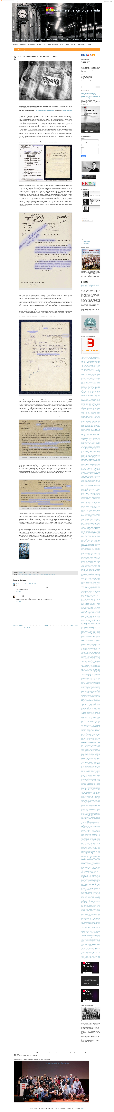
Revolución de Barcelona (86, 892)
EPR (91, 562)
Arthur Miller (98, 431)
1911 (85, 359)
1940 (94, 364)
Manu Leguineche (92, 761)
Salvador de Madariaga (95, 907)
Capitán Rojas (90, 476)
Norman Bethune (84, 831)
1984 (93, 370)
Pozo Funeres (86, 860)
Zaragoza (94, 957)
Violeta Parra (97, 952)
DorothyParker (90, 539)
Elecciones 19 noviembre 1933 (93, 548)
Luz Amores (90, 757)
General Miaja (93, 607)
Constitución (87, 520)
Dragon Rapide (87, 540)
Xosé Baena (97, 956)
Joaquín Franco (84, 661)
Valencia (93, 939)
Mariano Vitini (83, 796)
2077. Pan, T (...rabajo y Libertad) (93, 208)
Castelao (83, 497)
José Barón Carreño (90, 671)
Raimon (89, 873)
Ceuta (99, 503)
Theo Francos (92, 930)
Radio (93, 867)
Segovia (86, 914)
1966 (97, 367)
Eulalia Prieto (97, 566)
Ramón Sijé (95, 881)
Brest (95, 467)
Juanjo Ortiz (19, 583)
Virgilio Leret (83, 953)
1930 (85, 362)
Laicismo (98, 731)
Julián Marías (97, 725)
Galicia (87, 604)
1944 (85, 365)
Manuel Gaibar (97, 766)
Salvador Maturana (92, 909)
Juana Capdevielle (94, 720)
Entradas (85, 218)
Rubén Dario (86, 906)
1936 (82, 364)
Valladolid (98, 940)
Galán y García (96, 603)
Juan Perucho (93, 717)
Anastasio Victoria (84, 404)
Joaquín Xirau (93, 662)
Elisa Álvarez (91, 549)
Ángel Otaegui (84, 409)
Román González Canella (89, 901)
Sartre (87, 911)
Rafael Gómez (90, 871)
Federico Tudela (97, 571)
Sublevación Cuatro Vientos (86, 922)
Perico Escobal (84, 852)
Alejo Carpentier (97, 384)
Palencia (94, 839)
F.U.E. (87, 569)
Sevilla (89, 915)
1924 (91, 361)
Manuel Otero (94, 770)
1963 (89, 367)
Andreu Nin (95, 405)
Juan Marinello (84, 716)
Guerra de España (88, 622)
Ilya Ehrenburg (97, 640)
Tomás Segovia (94, 932)
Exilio (98, 567)
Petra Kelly (90, 852)
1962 (87, 367)
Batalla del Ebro (84, 450)
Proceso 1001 (89, 863)
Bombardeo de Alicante (95, 459)
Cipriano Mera (94, 507)
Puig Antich (91, 864)
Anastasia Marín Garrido (86, 403)
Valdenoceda (88, 939)
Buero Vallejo (90, 469)
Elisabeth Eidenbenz (85, 550)
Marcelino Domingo (96, 776)
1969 (85, 369)
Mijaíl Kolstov (94, 818)
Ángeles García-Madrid (85, 413)
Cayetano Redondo (85, 499)
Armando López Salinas (95, 430)
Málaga (98, 758)
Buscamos (88, 470)
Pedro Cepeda (94, 844)
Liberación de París (91, 742)
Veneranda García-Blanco (86, 943)
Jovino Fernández (90, 704)
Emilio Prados (91, 556)
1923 (89, 361)
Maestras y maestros (86, 758)
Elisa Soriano (97, 549)
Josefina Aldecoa (91, 699)
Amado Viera (97, 395)
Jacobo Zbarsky (84, 648)
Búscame (83, 470)
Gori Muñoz (90, 617)
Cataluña (92, 498)
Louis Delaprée (95, 747)
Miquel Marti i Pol (94, 819)
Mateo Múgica (86, 804)
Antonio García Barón (90, 421)
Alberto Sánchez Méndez (91, 382)
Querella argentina (90, 866)
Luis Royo (87, 755)
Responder (18, 591)
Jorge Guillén (89, 665)
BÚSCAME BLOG (82, 44)
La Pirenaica (87, 731)
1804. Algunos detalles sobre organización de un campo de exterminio (95, 193)
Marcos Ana (84, 778)
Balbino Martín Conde (88, 442)
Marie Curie (89, 796)
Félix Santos (92, 577)
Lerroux (82, 739)
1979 (89, 370)
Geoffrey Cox (90, 612)
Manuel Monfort (97, 768)
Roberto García (95, 898)
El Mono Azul (84, 546)
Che (99, 505)
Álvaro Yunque (97, 392)
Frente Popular (91, 598)
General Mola (90, 608)
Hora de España (90, 633)
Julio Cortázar (91, 727)
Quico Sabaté (97, 866)
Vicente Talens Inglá (89, 948)
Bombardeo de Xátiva (89, 465)
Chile (99, 506)
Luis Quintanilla (95, 754)
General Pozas (97, 608)
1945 (87, 365)
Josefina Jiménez (97, 700)
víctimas (95, 948)
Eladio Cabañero (91, 546)
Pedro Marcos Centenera (86, 847)
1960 (82, 367)
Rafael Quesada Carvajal (86, 872)
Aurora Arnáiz (91, 438)
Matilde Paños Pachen (86, 806)
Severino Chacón (96, 914)
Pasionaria (83, 842)
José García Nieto (92, 678)
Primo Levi (83, 863)
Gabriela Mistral (88, 603)
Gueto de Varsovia (91, 623)
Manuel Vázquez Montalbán (94, 774)
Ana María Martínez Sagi (93, 399)
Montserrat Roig (88, 822)
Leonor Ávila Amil (90, 735)
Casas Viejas (94, 494)
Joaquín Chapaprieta (96, 660)
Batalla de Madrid (89, 448)
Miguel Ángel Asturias (85, 814)
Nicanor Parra (86, 827)
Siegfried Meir (94, 915)
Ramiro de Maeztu (94, 873)
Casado (82, 494)
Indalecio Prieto (97, 641)
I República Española (90, 636)
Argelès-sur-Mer (89, 429)
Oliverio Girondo (86, 834)
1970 (87, 369)
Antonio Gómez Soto (88, 422)
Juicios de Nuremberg (88, 722)
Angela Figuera (91, 410)
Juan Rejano (83, 720)
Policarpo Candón (96, 858)
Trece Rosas (93, 935)
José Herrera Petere (91, 680)
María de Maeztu (95, 781)
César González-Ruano (95, 502)
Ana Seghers (92, 401)
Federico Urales (84, 573)
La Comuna (92, 730)
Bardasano (98, 443)
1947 (92, 365)
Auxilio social (88, 439)
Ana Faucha (86, 399)
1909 (99, 358)
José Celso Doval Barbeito (86, 674)
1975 (99, 369)
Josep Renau (90, 703)
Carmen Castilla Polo (93, 484)
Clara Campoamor (87, 509)
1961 (85, 367)
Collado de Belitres (85, 511)
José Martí (85, 691)
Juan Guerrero (92, 714)
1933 (93, 362)
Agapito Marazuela (84, 377)
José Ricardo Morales (96, 695)
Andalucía (91, 404)
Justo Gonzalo (87, 729)
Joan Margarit (92, 657)
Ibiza (82, 637)
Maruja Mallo (94, 800)
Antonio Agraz (97, 418)
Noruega (89, 831)
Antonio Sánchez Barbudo (95, 426)
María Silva (88, 792)
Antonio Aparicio (84, 420)
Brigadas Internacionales (94, 468)
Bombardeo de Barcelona (95, 460)
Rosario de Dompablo (88, 905)
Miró (99, 819)
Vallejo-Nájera (88, 941)
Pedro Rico (90, 848)
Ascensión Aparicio (84, 435)
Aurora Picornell (97, 438)
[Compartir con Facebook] (37, 572)
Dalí (82, 528)
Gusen (87, 624)
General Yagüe (84, 612)
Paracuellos (83, 840)
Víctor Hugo (86, 949)
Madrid (98, 757)
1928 (99, 361)
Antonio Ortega (90, 425)
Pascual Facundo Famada (95, 840)
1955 (91, 366)
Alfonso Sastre (88, 388)
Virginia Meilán (97, 953)
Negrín (87, 826)
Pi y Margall (88, 853)
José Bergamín (97, 671)
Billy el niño (97, 456)
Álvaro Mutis (92, 392)
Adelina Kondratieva (85, 375)
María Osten (94, 789)
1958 (97, 366)
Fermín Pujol (84, 578)
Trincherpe (98, 935)
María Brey (83, 781)
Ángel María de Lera (90, 408)
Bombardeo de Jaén (90, 463)
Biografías (83, 457)
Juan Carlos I (92, 707)
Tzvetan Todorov (84, 937)
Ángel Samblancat (96, 409)
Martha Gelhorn (94, 797)
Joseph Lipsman (97, 703)
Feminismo (97, 577)
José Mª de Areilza (85, 684)
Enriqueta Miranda (85, 561)
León (99, 734)
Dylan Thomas (84, 541)
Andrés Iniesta (90, 405)
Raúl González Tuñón (94, 884)
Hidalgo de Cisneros (85, 631)
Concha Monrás (84, 518)
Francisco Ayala (92, 588)
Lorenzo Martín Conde (91, 746)
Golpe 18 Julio (88, 616)
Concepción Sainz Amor (92, 515)
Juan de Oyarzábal (87, 709)
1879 (99, 357)
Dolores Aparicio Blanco (92, 535)
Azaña (89, 441)
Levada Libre (87, 739)
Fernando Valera (89, 582)
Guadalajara (93, 620)
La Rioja (90, 731)
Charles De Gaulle (94, 505)
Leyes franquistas (93, 740)
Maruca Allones (88, 800)
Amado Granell (91, 395)
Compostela (98, 514)
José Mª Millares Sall (94, 684)
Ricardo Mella (84, 896)
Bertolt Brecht (84, 456)
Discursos (83, 535)
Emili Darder (89, 552)
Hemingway (91, 627)
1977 (85, 370)
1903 (91, 358)
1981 (91, 370)
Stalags (96, 919)
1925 (93, 361)
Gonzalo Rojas (84, 617)
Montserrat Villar (94, 822)
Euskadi (95, 567)
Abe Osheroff (97, 373)
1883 (82, 358)
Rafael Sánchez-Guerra (95, 872)
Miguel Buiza (93, 814)
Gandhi (95, 604)
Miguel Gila (86, 815)
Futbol (86, 600)
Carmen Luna (93, 489)
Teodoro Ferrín (97, 926)
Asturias (90, 435)
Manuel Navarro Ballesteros (86, 770)
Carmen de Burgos (96, 485)
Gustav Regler (91, 624)
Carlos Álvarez (94, 477)
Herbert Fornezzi (84, 628)
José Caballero (91, 673)
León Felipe (84, 735)
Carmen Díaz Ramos (85, 486)
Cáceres (92, 470)
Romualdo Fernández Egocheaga (94, 902)
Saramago (83, 911)
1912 (87, 359)
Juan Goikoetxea (87, 713)
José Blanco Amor (84, 673)
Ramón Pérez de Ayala (89, 880)
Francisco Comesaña (90, 590)
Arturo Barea (84, 433)
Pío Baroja (94, 856)
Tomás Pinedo (87, 932)
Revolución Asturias (86, 891)
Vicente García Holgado (89, 945)
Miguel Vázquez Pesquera (86, 818)
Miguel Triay (98, 817)
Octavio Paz (94, 831)
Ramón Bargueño (92, 875)
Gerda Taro (90, 613)
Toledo (82, 932)
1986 (96, 370)
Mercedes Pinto (84, 813)
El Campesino (97, 545)
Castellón (86, 497)
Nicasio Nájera (92, 827)
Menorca (98, 810)
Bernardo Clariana (87, 455)
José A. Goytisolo (88, 667)
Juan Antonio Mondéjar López (89, 705)
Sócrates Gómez (86, 918)
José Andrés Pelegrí (91, 669)
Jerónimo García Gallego (95, 653)
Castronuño (87, 498)
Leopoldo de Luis (84, 738)
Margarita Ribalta (84, 779)
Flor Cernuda (91, 583)
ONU (90, 834)
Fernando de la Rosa (89, 579)
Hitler (94, 632)
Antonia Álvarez (90, 417)
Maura (99, 806)
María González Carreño (88, 784)
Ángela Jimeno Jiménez (89, 412)
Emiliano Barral (97, 553)
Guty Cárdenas (97, 624)
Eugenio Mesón (84, 566)
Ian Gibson (98, 636)
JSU (82, 705)
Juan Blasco (97, 705)
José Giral (86, 679)
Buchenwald (83, 469)
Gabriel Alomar (94, 600)
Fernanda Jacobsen (92, 578)
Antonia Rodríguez (90, 418)
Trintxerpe (89, 936)
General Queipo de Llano (95, 609)
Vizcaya (83, 954)
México (98, 813)
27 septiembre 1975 (90, 371)
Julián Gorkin (86, 725)
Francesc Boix (87, 586)
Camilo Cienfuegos (92, 472)
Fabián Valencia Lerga (93, 569)
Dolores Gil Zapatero (96, 536)
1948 (94, 365)
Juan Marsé (89, 716)
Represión (83, 888)
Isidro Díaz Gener (94, 645)
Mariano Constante (96, 794)
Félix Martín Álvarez (91, 575)
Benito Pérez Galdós (90, 454)
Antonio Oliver (84, 425)
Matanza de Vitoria (93, 802)
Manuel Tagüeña (92, 772)
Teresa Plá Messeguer (96, 928)
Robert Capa (94, 897)
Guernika (98, 620)
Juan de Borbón (93, 708)
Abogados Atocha (85, 374)
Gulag (82, 624)
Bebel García (90, 452)
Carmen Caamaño (84, 484)
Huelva (82, 635)
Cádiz (96, 470)
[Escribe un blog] (34, 572)
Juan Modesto (95, 716)
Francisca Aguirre (89, 587)
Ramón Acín (86, 875)
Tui (97, 936)
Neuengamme (95, 826)
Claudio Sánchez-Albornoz (94, 510)
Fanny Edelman (89, 570)
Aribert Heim (87, 430)
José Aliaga (83, 669)
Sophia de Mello (88, 919)
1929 (82, 362)
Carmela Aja (83, 482)
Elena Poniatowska (85, 549)
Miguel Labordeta (87, 817)
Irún (94, 643)
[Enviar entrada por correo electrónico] (31, 572)
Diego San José (84, 532)
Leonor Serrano (97, 735)
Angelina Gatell (93, 413)
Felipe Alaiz (95, 573)
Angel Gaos (91, 407)
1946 (90, 365)
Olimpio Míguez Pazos (93, 832)
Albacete (96, 379)
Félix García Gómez (89, 574)
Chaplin (88, 505)
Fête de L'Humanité (85, 583)
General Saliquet (90, 611)
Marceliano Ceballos (92, 775)
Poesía (89, 858)
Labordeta (94, 731)
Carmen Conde (90, 485)
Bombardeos (97, 465)
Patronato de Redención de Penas (93, 842)
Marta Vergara (87, 797)
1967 (99, 367)
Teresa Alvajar (84, 927)
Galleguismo (91, 604)
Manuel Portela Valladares (89, 771)
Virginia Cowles (90, 953)
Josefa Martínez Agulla (95, 697)
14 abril (90, 357)
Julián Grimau (91, 725)
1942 (99, 364)
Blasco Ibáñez (87, 459)
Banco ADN (98, 442)
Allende (98, 391)
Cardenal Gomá (89, 477)
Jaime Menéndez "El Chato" (92, 649)
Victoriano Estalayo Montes (86, 952)
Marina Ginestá (95, 796)
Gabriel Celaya (90, 602)
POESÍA (67, 44)
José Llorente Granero (85, 682)
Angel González (97, 407)
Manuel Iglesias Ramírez (86, 767)
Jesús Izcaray (96, 656)
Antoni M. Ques (91, 416)
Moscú (98, 822)
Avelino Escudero (93, 439)
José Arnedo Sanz (96, 670)
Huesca (86, 635)
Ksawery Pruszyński (94, 729)
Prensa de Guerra (85, 862)
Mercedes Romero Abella (92, 813)
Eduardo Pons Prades (88, 544)
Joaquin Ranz (97, 661)
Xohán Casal (91, 956)
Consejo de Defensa (89, 519)
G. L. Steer (90, 600)
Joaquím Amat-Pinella (93, 658)
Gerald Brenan (84, 613)
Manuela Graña (84, 775)
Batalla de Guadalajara (89, 447)
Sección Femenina (92, 913)
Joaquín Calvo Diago (88, 660)
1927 (97, 361)
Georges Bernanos (96, 612)
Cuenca (88, 527)
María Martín (95, 788)
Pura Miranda (97, 864)
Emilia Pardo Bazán (89, 553)
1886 (84, 358)
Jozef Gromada (97, 704)
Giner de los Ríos (93, 615)
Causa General (97, 498)
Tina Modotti (97, 931)
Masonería (87, 802)
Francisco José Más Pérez (95, 592)
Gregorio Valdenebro (85, 620)
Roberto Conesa (89, 898)
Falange (83, 570)
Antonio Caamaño (92, 420)
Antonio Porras (87, 426)
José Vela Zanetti (96, 696)
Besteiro (89, 456)
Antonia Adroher (84, 417)
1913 (90, 359)
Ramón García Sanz (96, 876)
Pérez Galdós (97, 851)
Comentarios (86, 220)
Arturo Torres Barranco (95, 434)
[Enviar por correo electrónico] (33, 572)
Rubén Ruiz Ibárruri (91, 906)
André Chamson (97, 404)
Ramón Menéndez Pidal (90, 879)
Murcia (88, 823)
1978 (87, 370)
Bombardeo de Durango (86, 461)
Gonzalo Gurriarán (96, 616)
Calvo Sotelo (86, 472)
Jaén (88, 648)
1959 (99, 366)
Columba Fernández (96, 511)
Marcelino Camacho (88, 776)
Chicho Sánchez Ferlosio (91, 506)
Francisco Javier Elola (85, 592)
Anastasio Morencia (96, 403)
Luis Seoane (97, 755)
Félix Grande (84, 575)
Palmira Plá (98, 839)
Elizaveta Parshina (93, 550)
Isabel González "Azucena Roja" (90, 644)
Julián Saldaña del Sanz (85, 726)
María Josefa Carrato (85, 787)
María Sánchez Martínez (92, 791)
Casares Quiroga (88, 494)
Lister (86, 745)
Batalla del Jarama (92, 450)
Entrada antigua (74, 625)
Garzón (98, 604)
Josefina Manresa (85, 701)
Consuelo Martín (93, 520)
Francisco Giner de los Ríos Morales (92, 591)
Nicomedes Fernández (90, 830)
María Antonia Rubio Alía (89, 780)
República (90, 888)
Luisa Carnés (84, 757)
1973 (94, 369)
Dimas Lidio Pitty (91, 532)
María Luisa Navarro (88, 788)
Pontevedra (83, 859)
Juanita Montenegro (90, 721)
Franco (29, 574)
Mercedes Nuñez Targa (94, 811)
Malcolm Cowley (84, 759)
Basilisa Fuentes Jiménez (92, 444)
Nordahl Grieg (97, 830)
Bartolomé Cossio (84, 444)
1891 (86, 358)
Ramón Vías (89, 883)
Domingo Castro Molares (85, 537)
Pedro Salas (95, 848)
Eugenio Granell (97, 565)
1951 (82, 366)
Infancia (83, 643)
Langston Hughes (84, 733)
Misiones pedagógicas (85, 821)
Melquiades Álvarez (92, 810)
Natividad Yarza (89, 825)
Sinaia (95, 917)
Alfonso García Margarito (89, 387)
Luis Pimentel (89, 754)
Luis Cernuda (91, 750)
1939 (91, 364)
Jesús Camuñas (84, 654)
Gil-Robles (98, 613)
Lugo (97, 749)
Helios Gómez (86, 627)
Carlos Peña (98, 480)
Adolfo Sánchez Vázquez (95, 375)
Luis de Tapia (87, 751)
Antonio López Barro (96, 422)
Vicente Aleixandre (92, 944)
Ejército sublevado (90, 545)
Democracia (97, 528)
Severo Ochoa (84, 915)
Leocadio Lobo (94, 734)
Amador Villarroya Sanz (86, 396)
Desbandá (98, 529)
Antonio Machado (85, 424)
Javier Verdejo (86, 652)
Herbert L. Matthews (91, 628)
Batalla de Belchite (92, 446)
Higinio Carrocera (93, 631)
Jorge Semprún (84, 666)
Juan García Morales (91, 710)
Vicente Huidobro (97, 945)
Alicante (82, 391)
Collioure (90, 511)
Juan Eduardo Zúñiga (96, 709)
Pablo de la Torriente (96, 836)
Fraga (82, 586)
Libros (45, 574)
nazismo (53, 574)
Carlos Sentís (97, 481)
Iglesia (85, 637)
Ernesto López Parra (96, 562)
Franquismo (34, 574)
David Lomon (91, 528)
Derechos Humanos (91, 529)
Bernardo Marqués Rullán (95, 455)
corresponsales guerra (92, 523)
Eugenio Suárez (91, 566)
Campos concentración (94, 473)
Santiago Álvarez (89, 910)
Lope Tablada (94, 745)
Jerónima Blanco (87, 653)
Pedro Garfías (89, 845)
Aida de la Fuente (88, 379)
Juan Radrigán (88, 718)
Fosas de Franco (96, 584)
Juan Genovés (93, 712)
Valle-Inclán (83, 941)
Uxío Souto (83, 939)
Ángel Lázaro (83, 408)
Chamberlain (83, 505)
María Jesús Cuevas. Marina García (93, 785)
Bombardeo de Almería (85, 460)
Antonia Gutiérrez (97, 417)
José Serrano (90, 696)
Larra (96, 733)
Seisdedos (91, 914)
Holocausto (83, 633)
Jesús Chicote (90, 654)
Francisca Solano (96, 587)
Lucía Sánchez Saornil (91, 749)
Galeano (83, 604)
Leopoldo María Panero (92, 738)
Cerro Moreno (88, 502)
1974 (96, 369)
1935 (99, 362)
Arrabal (82, 431)
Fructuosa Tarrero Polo (91, 599)
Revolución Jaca (88, 893)
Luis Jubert (91, 753)
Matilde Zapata (94, 806)
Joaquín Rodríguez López (86, 662)
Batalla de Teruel (97, 448)
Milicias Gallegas (88, 819)
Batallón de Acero (88, 451)
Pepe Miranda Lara (91, 851)
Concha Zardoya (91, 518)
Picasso (93, 853)
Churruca (90, 507)
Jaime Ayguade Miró (93, 648)
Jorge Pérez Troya (96, 665)
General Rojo (84, 611)
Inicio (46, 625)
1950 (99, 365)
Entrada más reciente (17, 625)
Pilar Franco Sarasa (94, 855)
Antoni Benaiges (84, 416)
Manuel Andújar (97, 762)
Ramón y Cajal (95, 883)
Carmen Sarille (94, 490)
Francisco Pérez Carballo (90, 595)
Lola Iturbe (89, 745)
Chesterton (83, 506)
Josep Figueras (84, 703)
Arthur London (92, 431)
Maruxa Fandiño (92, 801)
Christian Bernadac (84, 507)
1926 (95, 361)
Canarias (94, 474)
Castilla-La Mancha (92, 497)
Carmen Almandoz (90, 482)
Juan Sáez (88, 720)
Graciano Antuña (96, 617)
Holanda (98, 632)
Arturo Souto (86, 434)
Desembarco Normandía (85, 531)
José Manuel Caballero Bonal (90, 687)
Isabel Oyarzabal (87, 645)
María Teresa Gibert (93, 792)
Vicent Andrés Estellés (96, 943)
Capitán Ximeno (97, 476)
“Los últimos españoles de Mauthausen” (44, 110)
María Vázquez (90, 793)
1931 (87, 362)
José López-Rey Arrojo (94, 682)
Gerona (94, 613)
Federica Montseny (89, 571)
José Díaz (90, 675)
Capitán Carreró (84, 476)
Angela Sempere (97, 412)
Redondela (83, 886)
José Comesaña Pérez (96, 674)
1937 (85, 364)
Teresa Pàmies (88, 928)
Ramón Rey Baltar (96, 880)
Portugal (91, 859)
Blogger (82, 1108)
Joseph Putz (83, 704)
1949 (97, 365)
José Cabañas (97, 673)
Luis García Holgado (94, 751)
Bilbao (93, 456)
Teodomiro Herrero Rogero (89, 926)
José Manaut (95, 686)
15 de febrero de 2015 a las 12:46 (29, 583)
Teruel (82, 930)
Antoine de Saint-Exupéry (95, 414)
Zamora (90, 957)
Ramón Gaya (83, 877)
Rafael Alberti (90, 868)
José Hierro (98, 680)
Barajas (82, 443)
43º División (96, 371)
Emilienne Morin (84, 554)
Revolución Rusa (96, 893)
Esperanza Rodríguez (89, 565)
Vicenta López (84, 944)
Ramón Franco (88, 876)
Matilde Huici (91, 805)
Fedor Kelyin (90, 573)
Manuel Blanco (84, 763)
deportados (26, 574)
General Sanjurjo (97, 611)
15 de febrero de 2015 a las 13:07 (31, 596)
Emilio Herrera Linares (92, 554)
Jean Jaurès (96, 652)
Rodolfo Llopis (87, 900)
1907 (97, 358)
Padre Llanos (89, 839)
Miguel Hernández (92, 815)
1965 (94, 367)
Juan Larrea (97, 714)
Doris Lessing (84, 539)
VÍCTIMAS (39, 44)
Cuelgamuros (83, 527)
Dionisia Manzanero (89, 533)
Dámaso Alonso (86, 528)
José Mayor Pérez (90, 691)
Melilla (87, 810)
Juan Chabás (86, 708)
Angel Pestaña (90, 409)
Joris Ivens (90, 666)
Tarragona (95, 923)
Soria (93, 919)
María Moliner (88, 789)
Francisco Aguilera (84, 588)
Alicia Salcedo (88, 391)
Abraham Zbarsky (92, 374)
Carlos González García (85, 480)
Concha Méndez (89, 516)
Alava (93, 379)
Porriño (88, 859)
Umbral (89, 937)
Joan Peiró (98, 657)
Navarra (94, 825)
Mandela (93, 759)
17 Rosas (94, 357)
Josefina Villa (91, 701)
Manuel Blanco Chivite (92, 763)
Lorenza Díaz (84, 746)
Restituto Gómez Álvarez (95, 889)
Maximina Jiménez (92, 809)
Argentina (95, 429)
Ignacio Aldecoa (91, 637)
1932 (91, 362)
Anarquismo (97, 401)
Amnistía (83, 397)
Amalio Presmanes (96, 396)
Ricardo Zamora (84, 897)
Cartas (86, 493)
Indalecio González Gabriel (87, 641)
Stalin (99, 919)
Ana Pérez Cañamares (95, 400)
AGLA (89, 377)
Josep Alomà (97, 701)
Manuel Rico (97, 771)
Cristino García (91, 524)
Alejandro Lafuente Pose (89, 384)
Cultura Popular (94, 527)
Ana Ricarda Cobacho (85, 401)
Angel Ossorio (97, 408)
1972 (92, 369)
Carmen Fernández (93, 486)
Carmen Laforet (88, 489)
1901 (89, 358)
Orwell (93, 835)
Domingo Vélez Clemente (95, 537)
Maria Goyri (96, 784)
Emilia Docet (94, 552)
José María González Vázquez (88, 688)
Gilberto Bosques (84, 615)
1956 (93, 366)
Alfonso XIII (94, 388)
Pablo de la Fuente (88, 836)
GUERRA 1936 (23, 44)
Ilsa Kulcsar (90, 640)
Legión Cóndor (88, 734)
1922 (86, 361)
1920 (82, 361)
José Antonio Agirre (88, 670)
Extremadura (83, 569)
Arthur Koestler (87, 431)
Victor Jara (90, 949)
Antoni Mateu (97, 416)
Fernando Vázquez (96, 582)
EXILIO (44, 44)
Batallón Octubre (84, 452)
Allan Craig (94, 391)
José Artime (83, 671)
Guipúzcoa (98, 623)
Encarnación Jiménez (85, 558)
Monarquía (93, 821)
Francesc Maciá (94, 586)
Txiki (99, 936)
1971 (89, 369)
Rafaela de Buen (84, 873)
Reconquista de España (94, 885)
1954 (89, 366)
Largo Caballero (91, 733)
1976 (82, 370)
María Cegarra (88, 781)
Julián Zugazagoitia (94, 726)
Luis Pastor (96, 753)
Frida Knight (83, 599)
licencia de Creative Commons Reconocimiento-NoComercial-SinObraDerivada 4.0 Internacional (90, 285)
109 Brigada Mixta (84, 357)
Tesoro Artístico (87, 930)
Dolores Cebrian (88, 536)
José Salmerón (84, 696)
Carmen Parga (89, 490)
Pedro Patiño (94, 847)
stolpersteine (97, 920)
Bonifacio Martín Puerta (85, 467)
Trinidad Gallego (84, 936)
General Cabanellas (85, 607)
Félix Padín (87, 577)
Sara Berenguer (97, 910)
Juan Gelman (87, 712)
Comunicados (84, 515)
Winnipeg (86, 956)
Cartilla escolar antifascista (94, 493)
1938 (88, 364)
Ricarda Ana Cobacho (95, 894)
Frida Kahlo (97, 598)
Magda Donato (93, 758)
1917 (97, 359)
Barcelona (93, 443)
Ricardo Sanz (97, 896)
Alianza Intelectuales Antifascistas (93, 390)
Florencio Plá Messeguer (88, 584)
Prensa (98, 860)
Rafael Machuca (97, 871)
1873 (97, 357)
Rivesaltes (89, 897)
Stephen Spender (90, 920)
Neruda (90, 826)
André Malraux (84, 405)
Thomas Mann (86, 931)
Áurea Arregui (94, 435)
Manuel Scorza (84, 772)
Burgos (98, 469)
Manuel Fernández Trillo (89, 766)
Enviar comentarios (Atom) (24, 627)
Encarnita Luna (92, 558)
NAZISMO (62, 44)
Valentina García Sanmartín (90, 940)
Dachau (98, 527)
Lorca (99, 745)
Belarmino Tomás (97, 452)
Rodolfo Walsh (94, 900)
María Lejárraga (92, 787)
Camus (90, 474)
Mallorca (89, 759)
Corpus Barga (84, 523)
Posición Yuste (97, 859)
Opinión (93, 834)
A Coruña (93, 373)
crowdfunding (97, 524)
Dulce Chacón (94, 540)
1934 (96, 362)
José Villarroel (84, 697)
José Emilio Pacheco (96, 675)
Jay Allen (91, 652)
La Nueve (97, 730)
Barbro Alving (87, 443)
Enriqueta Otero (92, 561)
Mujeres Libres (84, 823)
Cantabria (98, 474)
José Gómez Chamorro (93, 679)
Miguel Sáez (93, 817)
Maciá (95, 757)
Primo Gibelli (98, 862)
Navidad (98, 825)
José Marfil (98, 687)
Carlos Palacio (92, 480)
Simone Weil (91, 917)
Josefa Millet (84, 699)
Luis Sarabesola (92, 755)
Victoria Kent (89, 951)
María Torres (19, 596)
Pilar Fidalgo (87, 855)
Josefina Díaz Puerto (89, 700)
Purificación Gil (84, 866)
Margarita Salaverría (92, 779)
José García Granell (85, 678)
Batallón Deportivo (96, 451)
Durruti (98, 540)
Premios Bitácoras (93, 860)
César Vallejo (94, 503)
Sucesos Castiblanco (96, 922)
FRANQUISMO (31, 44)
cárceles (83, 477)
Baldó (94, 442)
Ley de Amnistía (94, 739)
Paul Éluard (89, 843)
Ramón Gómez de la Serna (92, 877)
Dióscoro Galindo (96, 533)
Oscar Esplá (97, 835)
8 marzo (88, 373)
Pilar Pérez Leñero (88, 856)
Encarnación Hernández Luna (94, 557)
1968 (82, 369)
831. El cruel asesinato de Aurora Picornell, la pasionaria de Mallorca (95, 201)
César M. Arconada (85, 503)
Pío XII (97, 856)
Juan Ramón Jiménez (95, 718)
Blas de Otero (95, 457)
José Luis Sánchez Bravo (95, 683)
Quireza (89, 867)
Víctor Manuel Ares (96, 949)
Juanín (85, 721)
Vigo (93, 952)
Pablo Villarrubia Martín (91, 838)
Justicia (95, 727)
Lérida (99, 738)
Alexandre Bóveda (85, 386)
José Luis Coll (87, 683)
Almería (83, 392)
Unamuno (93, 937)
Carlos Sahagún (84, 481)
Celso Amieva (91, 501)
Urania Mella (97, 937)
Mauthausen (48, 574)
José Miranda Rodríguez (90, 692)
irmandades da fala (89, 643)
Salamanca (83, 907)
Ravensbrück (84, 885)
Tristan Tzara (94, 936)
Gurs (85, 624)
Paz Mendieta (88, 844)
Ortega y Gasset (87, 835)
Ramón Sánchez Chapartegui (86, 881)
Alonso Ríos (87, 392)
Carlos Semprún (91, 481)
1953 (86, 366)
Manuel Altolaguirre (89, 762)
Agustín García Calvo (90, 378)
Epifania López (87, 562)
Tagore (91, 923)
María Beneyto (97, 780)
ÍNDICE (89, 44)
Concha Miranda (96, 516)
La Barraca (88, 730)
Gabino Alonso (87, 241)
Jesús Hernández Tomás (88, 656)
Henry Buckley (97, 627)
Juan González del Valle (95, 713)
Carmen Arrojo (97, 482)
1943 (82, 365)
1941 (96, 364)
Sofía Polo (91, 918)
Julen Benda (95, 722)
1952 (84, 366)
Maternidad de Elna (93, 804)
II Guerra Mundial (40, 574)
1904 (93, 358)
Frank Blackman (96, 596)
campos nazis (20, 574)
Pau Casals (83, 843)
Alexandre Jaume (93, 386)
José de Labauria (84, 675)
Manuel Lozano (94, 767)
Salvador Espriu (84, 909)
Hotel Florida (97, 633)
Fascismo (94, 570)
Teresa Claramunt (91, 927)
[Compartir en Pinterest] (39, 572)
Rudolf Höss (98, 906)
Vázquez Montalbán (96, 941)
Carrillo (82, 493)
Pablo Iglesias (84, 838)
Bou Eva (92, 467)
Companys (93, 514)
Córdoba (98, 522)
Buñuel (95, 469)
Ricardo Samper (91, 896)
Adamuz (98, 374)
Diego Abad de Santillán (95, 531)
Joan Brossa (87, 657)
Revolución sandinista (85, 894)
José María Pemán (88, 690)
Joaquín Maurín (91, 661)
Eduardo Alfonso (90, 541)
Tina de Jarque (92, 931)
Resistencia (87, 889)
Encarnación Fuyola (85, 557)
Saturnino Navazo (92, 911)
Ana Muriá (89, 400)
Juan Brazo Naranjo (85, 707)
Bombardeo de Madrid (89, 464)
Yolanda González (84, 957)
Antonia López (84, 418)
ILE (86, 640)
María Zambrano (96, 793)
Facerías (98, 569)
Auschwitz (83, 439)
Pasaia (87, 840)
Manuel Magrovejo (89, 768)
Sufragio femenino (85, 923)
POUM (82, 860)
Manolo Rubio (85, 761)
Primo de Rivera (92, 862)
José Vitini (89, 697)
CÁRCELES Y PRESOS (53, 44)
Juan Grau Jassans (85, 714)
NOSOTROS (73, 44)
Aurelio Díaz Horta (84, 438)
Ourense (83, 836)
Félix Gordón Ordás (96, 574)
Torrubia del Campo (85, 935)
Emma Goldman (97, 556)
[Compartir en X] (36, 572)
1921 (84, 361)
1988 (98, 370)
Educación (83, 545)
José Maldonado (88, 686)
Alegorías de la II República (91, 383)
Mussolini (92, 823)
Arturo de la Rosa (90, 433)
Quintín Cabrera (84, 867)
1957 (95, 366)
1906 (95, 358)
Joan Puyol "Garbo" (85, 658)
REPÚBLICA (15, 44)
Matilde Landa (97, 805)
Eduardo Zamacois (96, 544)
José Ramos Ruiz (88, 695)
